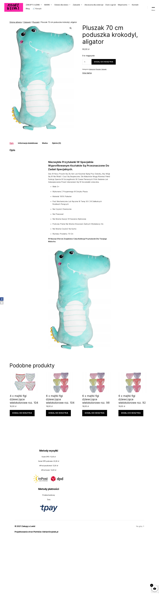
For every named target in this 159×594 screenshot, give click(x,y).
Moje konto (122, 5)
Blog (28, 8)
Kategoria (92, 69)
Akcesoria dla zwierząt (93, 5)
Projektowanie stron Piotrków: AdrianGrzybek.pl (36, 532)
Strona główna (16, 22)
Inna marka (87, 73)
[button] (71, 28)
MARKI (47, 5)
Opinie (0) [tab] (56, 143)
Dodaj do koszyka (103, 62)
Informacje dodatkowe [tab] (28, 143)
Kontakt (135, 5)
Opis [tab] (12, 143)
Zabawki (76, 5)
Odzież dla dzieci (61, 5)
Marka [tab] (45, 143)
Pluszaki (35, 22)
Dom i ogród (110, 5)
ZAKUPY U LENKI (33, 5)
